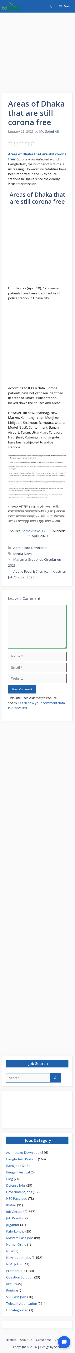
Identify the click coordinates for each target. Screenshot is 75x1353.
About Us (26, 1340)
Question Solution (19, 1277)
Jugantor (12, 1224)
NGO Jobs (13, 1264)
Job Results (14, 1218)
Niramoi (11, 1340)
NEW (10, 1251)
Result (11, 1284)
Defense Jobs (16, 1185)
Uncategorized (17, 1310)
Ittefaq (11, 1205)
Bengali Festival (18, 1172)
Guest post (43, 1340)
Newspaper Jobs (18, 1257)
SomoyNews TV (33, 531)
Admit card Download (30, 547)
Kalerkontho (15, 1231)
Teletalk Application (21, 1303)
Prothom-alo (15, 1270)
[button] (50, 6)
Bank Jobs (13, 1165)
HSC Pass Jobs (16, 1198)
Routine (12, 1290)
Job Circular (15, 1211)
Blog (9, 1179)
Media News (22, 553)
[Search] (55, 1078)
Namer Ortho (16, 1244)
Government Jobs (19, 1192)
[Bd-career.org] (11, 6)
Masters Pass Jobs (19, 1238)
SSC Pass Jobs (16, 1297)
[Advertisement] (37, 54)
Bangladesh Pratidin (21, 1159)
